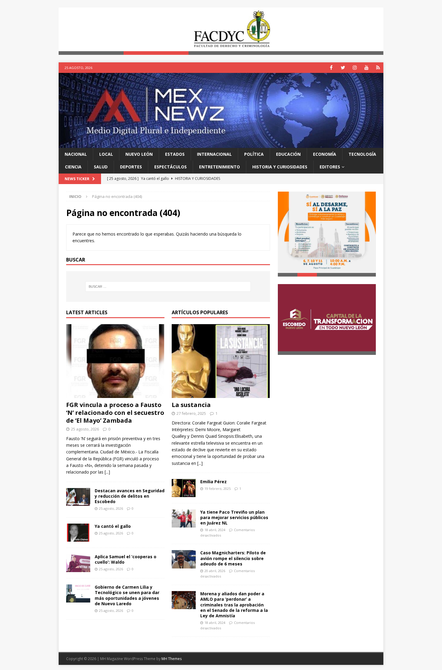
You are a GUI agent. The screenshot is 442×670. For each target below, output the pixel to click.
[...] (107, 472)
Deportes (131, 167)
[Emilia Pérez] (184, 488)
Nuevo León (139, 154)
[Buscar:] (168, 286)
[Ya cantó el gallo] (78, 533)
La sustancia (191, 405)
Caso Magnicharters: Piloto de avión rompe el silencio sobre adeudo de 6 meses (233, 558)
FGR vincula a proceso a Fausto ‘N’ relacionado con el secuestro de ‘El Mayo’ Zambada (115, 412)
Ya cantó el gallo (113, 526)
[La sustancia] (221, 361)
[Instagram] (354, 67)
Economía (324, 154)
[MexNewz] (221, 144)
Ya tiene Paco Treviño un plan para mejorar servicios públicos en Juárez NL (234, 517)
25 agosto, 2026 (85, 429)
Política (254, 154)
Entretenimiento (219, 167)
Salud (101, 167)
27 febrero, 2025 (191, 413)
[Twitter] (343, 67)
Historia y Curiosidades (279, 167)
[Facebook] (331, 67)
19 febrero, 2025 (217, 488)
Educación (288, 154)
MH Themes (171, 658)
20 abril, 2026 (214, 570)
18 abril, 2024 (214, 530)
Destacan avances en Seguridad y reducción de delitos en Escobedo (129, 496)
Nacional (76, 154)
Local (106, 154)
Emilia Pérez (213, 481)
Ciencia (73, 167)
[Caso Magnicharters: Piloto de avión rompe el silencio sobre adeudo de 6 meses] (184, 559)
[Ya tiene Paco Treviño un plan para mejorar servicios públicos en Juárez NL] (184, 518)
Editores (330, 167)
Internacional (214, 154)
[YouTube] (366, 67)
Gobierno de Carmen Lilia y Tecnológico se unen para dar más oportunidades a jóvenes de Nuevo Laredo (127, 595)
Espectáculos (170, 167)
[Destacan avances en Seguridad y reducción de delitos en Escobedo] (78, 497)
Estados (175, 154)
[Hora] (378, 67)
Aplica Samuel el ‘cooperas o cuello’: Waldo (125, 559)
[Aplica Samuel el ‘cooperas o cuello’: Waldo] (78, 563)
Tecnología (362, 154)
